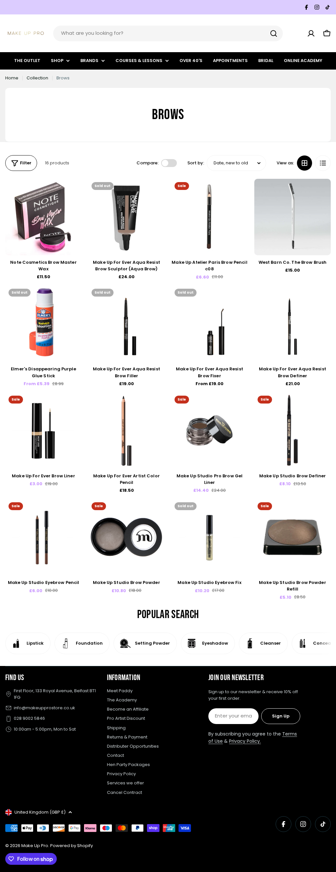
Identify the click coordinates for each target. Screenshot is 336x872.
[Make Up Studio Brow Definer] (292, 430)
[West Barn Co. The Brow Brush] (292, 217)
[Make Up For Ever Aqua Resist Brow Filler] (126, 323)
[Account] (311, 33)
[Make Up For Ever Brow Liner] (43, 430)
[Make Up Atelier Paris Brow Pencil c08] (209, 217)
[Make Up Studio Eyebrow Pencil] (43, 537)
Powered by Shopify (71, 845)
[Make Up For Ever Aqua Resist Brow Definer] (292, 323)
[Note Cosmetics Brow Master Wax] (43, 217)
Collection (37, 78)
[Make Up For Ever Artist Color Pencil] (126, 430)
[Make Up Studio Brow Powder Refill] (292, 537)
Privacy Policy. (245, 741)
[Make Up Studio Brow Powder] (126, 537)
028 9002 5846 (29, 718)
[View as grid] (304, 163)
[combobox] (168, 33)
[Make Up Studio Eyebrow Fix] (209, 537)
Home (11, 78)
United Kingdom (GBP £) (40, 812)
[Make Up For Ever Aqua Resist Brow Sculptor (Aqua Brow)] (126, 217)
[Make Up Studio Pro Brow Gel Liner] (209, 430)
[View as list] (323, 163)
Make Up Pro (34, 845)
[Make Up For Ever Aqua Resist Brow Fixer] (209, 323)
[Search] (274, 33)
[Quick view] (72, 193)
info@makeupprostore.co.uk (44, 708)
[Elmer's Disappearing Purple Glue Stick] (43, 323)
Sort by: (195, 163)
